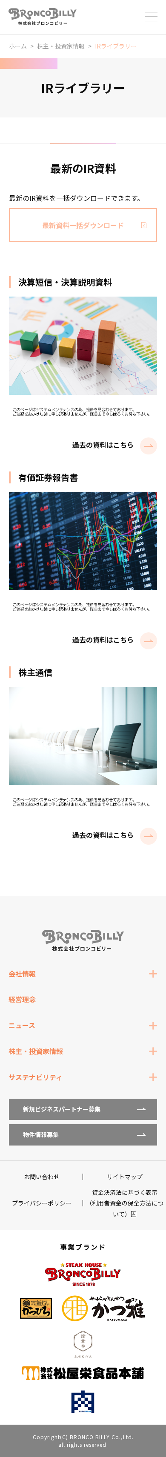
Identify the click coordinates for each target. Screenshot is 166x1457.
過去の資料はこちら (103, 445)
